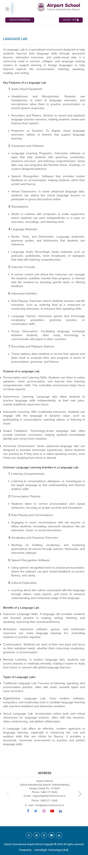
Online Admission (19, 19)
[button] (80, 793)
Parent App (70, 19)
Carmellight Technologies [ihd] (51, 850)
